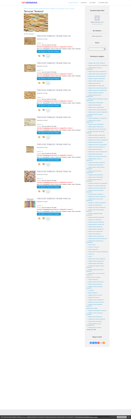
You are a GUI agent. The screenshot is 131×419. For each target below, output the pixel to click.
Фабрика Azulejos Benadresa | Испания (94, 180)
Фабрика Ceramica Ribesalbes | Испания (94, 305)
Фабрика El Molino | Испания (96, 229)
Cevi (90, 256)
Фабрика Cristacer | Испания (95, 300)
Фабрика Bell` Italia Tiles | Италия (97, 129)
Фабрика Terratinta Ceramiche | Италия (94, 287)
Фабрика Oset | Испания (95, 205)
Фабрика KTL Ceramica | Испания (97, 203)
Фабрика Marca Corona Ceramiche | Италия (95, 274)
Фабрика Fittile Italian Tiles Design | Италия (95, 132)
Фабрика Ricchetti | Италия (95, 175)
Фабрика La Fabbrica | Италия (96, 78)
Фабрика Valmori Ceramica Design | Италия (95, 168)
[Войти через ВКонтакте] (93, 343)
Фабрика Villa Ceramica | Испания (97, 71)
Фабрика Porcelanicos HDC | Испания (97, 183)
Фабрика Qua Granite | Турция (96, 302)
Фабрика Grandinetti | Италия (96, 217)
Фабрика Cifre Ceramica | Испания (97, 88)
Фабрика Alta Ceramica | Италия (96, 259)
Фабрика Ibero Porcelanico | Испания (97, 140)
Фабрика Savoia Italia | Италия (96, 162)
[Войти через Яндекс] (98, 343)
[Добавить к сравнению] (48, 57)
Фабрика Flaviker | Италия (95, 227)
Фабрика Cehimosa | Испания (96, 261)
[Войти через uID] (91, 343)
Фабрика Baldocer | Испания (96, 85)
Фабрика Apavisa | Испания (95, 127)
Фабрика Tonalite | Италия (95, 81)
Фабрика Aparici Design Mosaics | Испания (95, 241)
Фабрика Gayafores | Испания (96, 224)
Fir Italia (91, 290)
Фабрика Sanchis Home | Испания (97, 90)
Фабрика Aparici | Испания (95, 102)
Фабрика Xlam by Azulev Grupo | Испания (94, 199)
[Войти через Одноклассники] (103, 343)
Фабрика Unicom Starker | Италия (97, 156)
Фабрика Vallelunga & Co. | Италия (97, 118)
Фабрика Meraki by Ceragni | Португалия (93, 324)
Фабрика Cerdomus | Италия (96, 236)
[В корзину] (39, 56)
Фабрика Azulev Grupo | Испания (97, 74)
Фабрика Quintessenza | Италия (96, 137)
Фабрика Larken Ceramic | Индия (96, 63)
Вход (101, 24)
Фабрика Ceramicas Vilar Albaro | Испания (95, 191)
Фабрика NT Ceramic (94, 297)
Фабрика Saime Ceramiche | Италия (97, 112)
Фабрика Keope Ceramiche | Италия (97, 238)
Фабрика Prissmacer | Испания (93, 277)
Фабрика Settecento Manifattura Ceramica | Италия (97, 99)
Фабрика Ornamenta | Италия (95, 282)
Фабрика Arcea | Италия (95, 220)
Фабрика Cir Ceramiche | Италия (96, 186)
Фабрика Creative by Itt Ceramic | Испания (95, 270)
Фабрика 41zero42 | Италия (95, 165)
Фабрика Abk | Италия (94, 105)
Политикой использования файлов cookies (86, 417)
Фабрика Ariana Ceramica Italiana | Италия (95, 210)
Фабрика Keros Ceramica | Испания (97, 151)
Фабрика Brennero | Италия (95, 194)
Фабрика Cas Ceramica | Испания (96, 207)
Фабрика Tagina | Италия (95, 284)
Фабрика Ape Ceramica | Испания (97, 144)
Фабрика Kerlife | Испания (95, 321)
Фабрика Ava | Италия (94, 83)
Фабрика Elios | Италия (94, 234)
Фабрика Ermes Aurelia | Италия (96, 196)
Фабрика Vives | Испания (95, 317)
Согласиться (122, 417)
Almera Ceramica (93, 249)
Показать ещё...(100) (91, 329)
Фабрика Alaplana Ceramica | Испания (94, 159)
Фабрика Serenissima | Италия (96, 222)
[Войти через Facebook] (96, 343)
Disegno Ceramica (93, 279)
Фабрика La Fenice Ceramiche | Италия (94, 313)
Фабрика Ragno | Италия (95, 149)
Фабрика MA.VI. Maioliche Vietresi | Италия (95, 266)
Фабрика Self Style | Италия (95, 142)
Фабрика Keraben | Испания (95, 263)
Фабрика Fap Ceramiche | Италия (97, 188)
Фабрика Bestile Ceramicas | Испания (93, 95)
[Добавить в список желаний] (43, 56)
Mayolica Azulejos (93, 293)
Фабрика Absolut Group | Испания (97, 110)
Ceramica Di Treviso (93, 247)
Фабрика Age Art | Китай (94, 327)
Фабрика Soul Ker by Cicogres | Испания (94, 115)
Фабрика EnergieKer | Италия (95, 93)
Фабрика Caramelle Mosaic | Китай (97, 310)
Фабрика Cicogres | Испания (96, 124)
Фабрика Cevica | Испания (95, 231)
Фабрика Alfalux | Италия (95, 154)
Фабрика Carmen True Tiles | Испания (93, 171)
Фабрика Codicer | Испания (96, 107)
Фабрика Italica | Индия (91, 308)
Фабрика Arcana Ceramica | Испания (98, 65)
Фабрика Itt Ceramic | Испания (96, 147)
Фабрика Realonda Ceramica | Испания (94, 68)
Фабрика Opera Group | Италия (96, 76)
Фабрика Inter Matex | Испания (96, 135)
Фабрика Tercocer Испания (95, 177)
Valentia (91, 254)
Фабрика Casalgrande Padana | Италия (94, 214)
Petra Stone (91, 244)
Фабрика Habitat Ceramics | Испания (93, 121)
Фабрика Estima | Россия (95, 295)
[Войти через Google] (101, 343)
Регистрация (95, 24)
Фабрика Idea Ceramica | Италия (96, 319)
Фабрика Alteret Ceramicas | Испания (98, 252)
